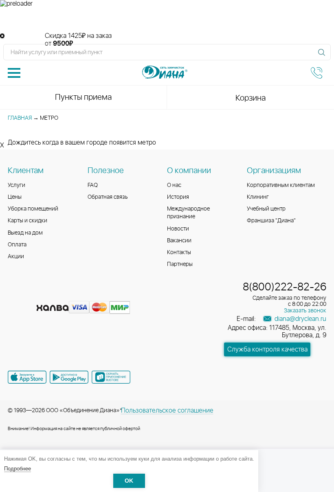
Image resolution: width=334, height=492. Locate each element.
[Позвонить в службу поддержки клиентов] (316, 73)
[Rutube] (44, 295)
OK (129, 481)
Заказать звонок (305, 311)
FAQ (93, 185)
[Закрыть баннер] (2, 36)
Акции (16, 256)
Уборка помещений (33, 209)
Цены (15, 197)
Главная (20, 118)
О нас (174, 185)
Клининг (258, 197)
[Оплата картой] (52, 308)
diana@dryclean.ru (299, 319)
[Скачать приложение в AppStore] (27, 377)
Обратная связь (108, 197)
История (178, 197)
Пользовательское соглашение (167, 410)
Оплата (17, 245)
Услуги (16, 185)
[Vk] (15, 295)
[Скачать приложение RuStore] (111, 377)
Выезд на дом (25, 233)
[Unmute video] (167, 20)
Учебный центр (266, 209)
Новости (178, 229)
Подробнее (17, 469)
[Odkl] (29, 295)
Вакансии (179, 241)
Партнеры (180, 264)
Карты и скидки (27, 221)
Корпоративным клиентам (281, 185)
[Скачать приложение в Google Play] (69, 377)
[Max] (72, 295)
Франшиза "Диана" (271, 221)
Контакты (179, 252)
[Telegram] (59, 295)
